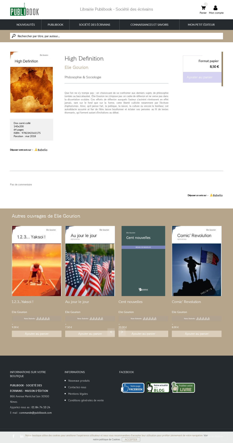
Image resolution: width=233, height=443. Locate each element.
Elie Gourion (76, 67)
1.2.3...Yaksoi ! (22, 302)
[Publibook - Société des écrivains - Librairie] (24, 9)
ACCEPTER (131, 439)
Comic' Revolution (186, 302)
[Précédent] (111, 332)
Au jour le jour (77, 302)
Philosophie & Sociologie (83, 77)
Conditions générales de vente (86, 400)
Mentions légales (78, 393)
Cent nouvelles (131, 302)
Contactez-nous (77, 387)
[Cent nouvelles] (143, 261)
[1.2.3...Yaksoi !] (37, 261)
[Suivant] (122, 332)
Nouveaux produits (79, 380)
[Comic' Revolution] (197, 261)
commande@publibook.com (35, 412)
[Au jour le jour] (90, 261)
